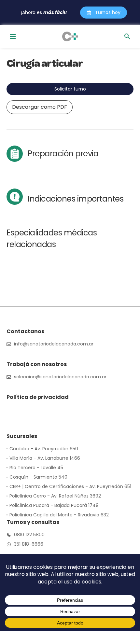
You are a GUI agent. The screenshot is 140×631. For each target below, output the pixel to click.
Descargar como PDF (39, 107)
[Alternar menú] (13, 36)
